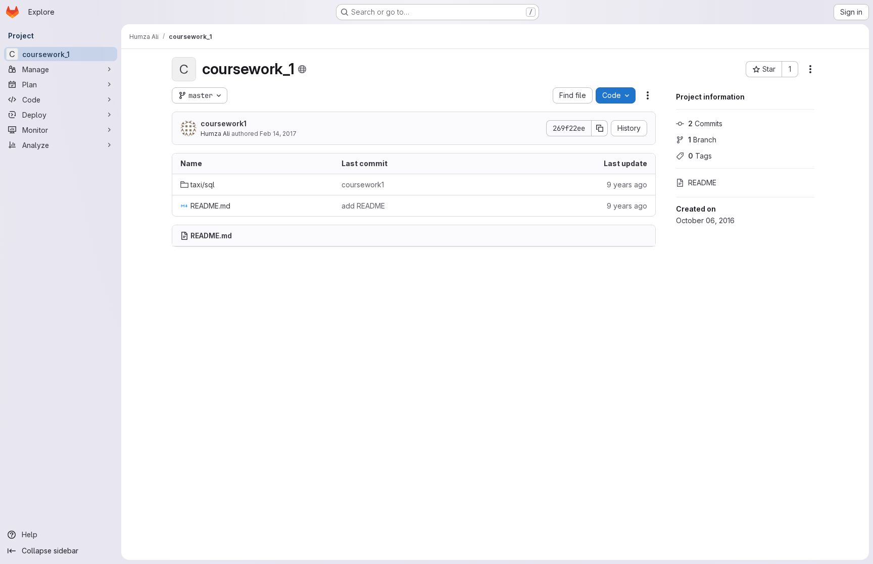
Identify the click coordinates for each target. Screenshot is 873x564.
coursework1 (224, 123)
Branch (702, 139)
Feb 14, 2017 (278, 133)
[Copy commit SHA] (600, 128)
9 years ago (627, 184)
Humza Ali (215, 133)
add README (363, 205)
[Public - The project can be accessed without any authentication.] (302, 69)
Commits (705, 123)
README (702, 182)
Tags (700, 155)
